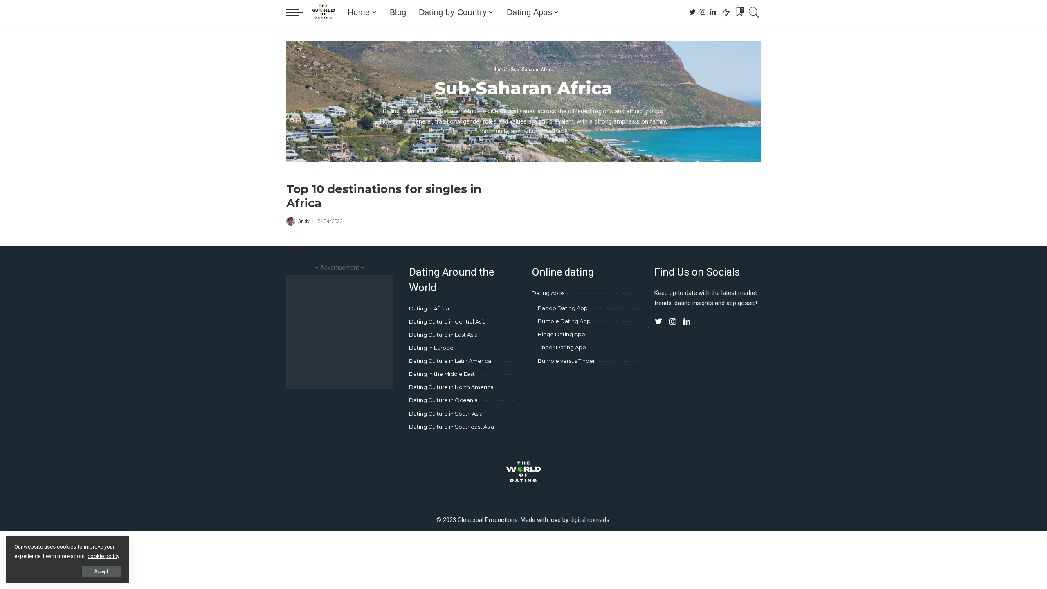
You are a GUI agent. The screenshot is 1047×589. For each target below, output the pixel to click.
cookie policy (103, 556)
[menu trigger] (298, 12)
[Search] (754, 12)
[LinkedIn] (713, 12)
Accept (101, 571)
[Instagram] (703, 12)
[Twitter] (693, 12)
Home (500, 69)
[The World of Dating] (323, 12)
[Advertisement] (355, 332)
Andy (304, 221)
